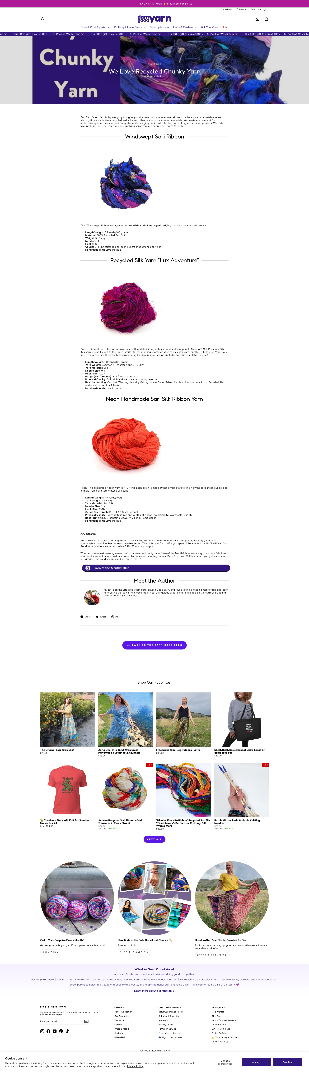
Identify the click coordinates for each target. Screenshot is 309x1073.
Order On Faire (219, 1033)
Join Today (51, 952)
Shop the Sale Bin (134, 952)
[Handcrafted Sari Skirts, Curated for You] (232, 898)
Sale (225, 27)
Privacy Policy (135, 1066)
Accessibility (165, 1020)
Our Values (120, 1020)
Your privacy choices (169, 1033)
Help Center (218, 1012)
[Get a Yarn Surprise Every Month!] (77, 898)
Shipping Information (169, 1016)
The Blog (216, 1016)
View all (154, 839)
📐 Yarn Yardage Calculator (226, 1037)
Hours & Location (123, 1012)
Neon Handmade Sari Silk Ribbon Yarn (154, 398)
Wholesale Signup (221, 1029)
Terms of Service (167, 1029)
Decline (287, 1062)
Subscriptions (158, 27)
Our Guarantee (121, 1016)
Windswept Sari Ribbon (154, 136)
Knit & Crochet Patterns (224, 1020)
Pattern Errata (219, 1024)
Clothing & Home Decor (128, 27)
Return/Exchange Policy (171, 1012)
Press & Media (121, 1029)
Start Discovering (212, 955)
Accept (256, 1062)
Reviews (118, 1033)
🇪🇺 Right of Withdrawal (171, 1037)
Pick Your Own (209, 27)
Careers (118, 1024)
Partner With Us (220, 1042)
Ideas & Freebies (183, 27)
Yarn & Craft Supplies (94, 27)
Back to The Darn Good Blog (156, 645)
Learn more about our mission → (154, 990)
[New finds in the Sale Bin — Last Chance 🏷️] (155, 898)
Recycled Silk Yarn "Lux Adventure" (154, 260)
